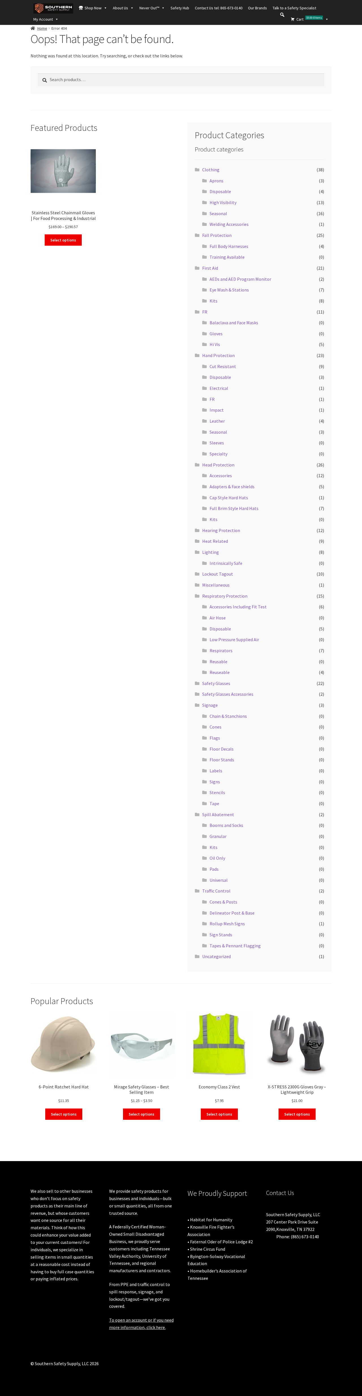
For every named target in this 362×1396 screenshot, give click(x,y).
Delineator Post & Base (232, 913)
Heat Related (215, 541)
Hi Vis (215, 344)
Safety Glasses (216, 683)
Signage (210, 705)
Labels (216, 770)
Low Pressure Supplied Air (234, 639)
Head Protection (218, 465)
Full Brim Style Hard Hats (234, 508)
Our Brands (257, 7)
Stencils (217, 792)
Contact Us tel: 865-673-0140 (218, 7)
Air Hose (218, 618)
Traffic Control (216, 891)
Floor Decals (222, 749)
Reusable (218, 661)
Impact (217, 410)
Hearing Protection (221, 530)
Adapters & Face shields (232, 486)
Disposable (220, 191)
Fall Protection (217, 235)
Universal (219, 880)
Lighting (210, 552)
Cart (309, 19)
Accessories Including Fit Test (238, 607)
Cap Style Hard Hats (229, 497)
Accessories (221, 475)
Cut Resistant (223, 366)
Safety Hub (180, 7)
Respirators (221, 650)
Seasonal (218, 213)
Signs (215, 782)
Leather (217, 421)
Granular (218, 836)
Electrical (219, 388)
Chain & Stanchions (228, 716)
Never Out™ (149, 7)
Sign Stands (221, 934)
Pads (214, 869)
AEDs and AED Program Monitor (240, 279)
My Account (43, 19)
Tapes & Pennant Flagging (235, 945)
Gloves (216, 333)
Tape (214, 803)
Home (42, 28)
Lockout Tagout (217, 574)
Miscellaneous (216, 585)
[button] (282, 14)
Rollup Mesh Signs (227, 923)
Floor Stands (222, 759)
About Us (120, 7)
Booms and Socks (226, 825)
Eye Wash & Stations (229, 290)
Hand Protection (218, 355)
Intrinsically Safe (226, 563)
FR (204, 312)
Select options (63, 240)
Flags (215, 738)
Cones (215, 727)
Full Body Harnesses (229, 246)
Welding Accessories (229, 224)
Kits (213, 301)
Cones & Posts (223, 902)
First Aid (210, 268)
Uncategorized (216, 956)
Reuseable (220, 672)
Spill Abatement (218, 814)
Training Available (227, 257)
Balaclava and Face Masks (234, 322)
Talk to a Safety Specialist (294, 7)
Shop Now (93, 7)
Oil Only (217, 858)
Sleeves (217, 443)
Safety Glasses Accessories (227, 694)
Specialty (218, 454)
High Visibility (223, 202)
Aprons (216, 180)
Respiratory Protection (224, 596)
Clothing (210, 169)
